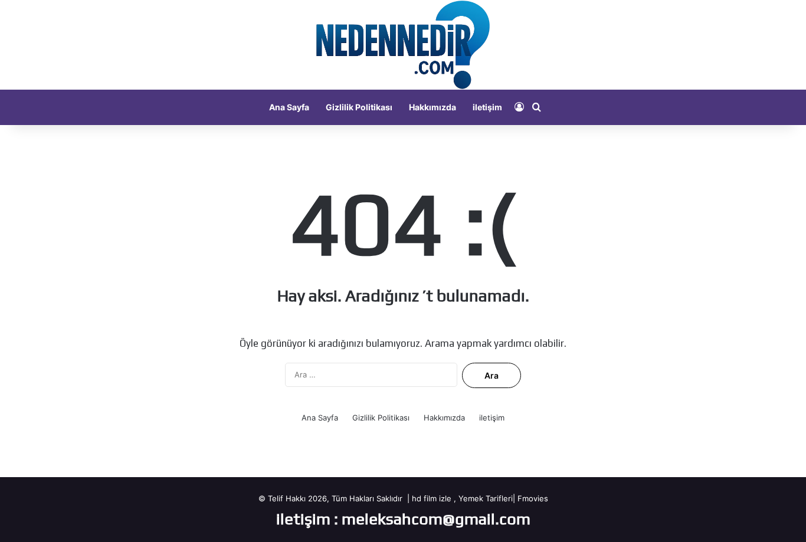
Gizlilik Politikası (359, 107)
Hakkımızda (432, 107)
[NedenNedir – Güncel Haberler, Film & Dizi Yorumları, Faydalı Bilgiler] (403, 45)
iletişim (487, 107)
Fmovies (532, 498)
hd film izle (431, 498)
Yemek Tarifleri (485, 498)
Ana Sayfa (289, 107)
